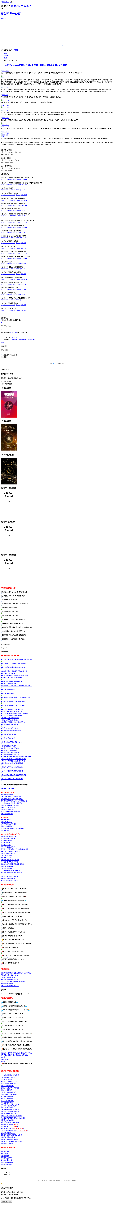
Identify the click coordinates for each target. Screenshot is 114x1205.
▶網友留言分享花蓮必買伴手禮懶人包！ (13, 677)
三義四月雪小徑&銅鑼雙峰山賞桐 (11, 1135)
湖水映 (3, 1057)
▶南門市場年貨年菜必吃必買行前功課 (13, 761)
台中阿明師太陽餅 (6, 840)
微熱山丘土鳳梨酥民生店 (8, 807)
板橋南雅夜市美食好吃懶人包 (10, 975)
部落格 (6, 55)
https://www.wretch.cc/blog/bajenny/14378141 (14, 210)
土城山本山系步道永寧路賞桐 (10, 1088)
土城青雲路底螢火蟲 (7, 1086)
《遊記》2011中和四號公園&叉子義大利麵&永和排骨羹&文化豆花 (35, 65)
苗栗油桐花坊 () (9, 1126)
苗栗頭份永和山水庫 (7, 1120)
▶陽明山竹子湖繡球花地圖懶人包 (11, 711)
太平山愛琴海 (5, 1059)
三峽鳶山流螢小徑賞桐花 (8, 1092)
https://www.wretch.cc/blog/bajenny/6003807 (13, 310)
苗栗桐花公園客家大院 (8, 1133)
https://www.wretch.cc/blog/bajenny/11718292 (14, 222)
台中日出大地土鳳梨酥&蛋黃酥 (10, 812)
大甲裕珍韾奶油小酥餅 (8, 847)
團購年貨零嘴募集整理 (8, 878)
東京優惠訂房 (5, 1151)
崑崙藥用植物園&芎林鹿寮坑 (10, 1109)
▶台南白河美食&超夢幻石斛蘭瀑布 (12, 779)
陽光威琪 (3, 1061)
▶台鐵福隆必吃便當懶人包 (9, 724)
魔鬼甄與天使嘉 (11, 13)
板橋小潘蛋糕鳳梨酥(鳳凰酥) (10, 805)
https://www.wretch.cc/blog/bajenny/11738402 (14, 232)
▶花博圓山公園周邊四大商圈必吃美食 (13, 722)
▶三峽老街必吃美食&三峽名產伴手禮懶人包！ (15, 697)
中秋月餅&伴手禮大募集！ (9, 789)
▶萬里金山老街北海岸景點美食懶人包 (13, 709)
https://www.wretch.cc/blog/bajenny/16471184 (14, 189)
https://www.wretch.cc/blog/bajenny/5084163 (13, 268)
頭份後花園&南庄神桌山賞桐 (10, 1122)
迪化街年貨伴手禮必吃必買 (9, 876)
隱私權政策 (67, 1180)
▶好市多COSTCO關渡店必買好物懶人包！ (14, 663)
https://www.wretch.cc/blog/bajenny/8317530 (13, 274)
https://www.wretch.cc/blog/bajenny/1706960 (13, 299)
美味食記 (14, 337)
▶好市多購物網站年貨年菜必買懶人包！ (13, 667)
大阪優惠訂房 (5, 1154)
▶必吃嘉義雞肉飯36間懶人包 (10, 754)
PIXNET (44, 1180)
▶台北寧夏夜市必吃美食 (8, 734)
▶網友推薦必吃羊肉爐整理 (9, 720)
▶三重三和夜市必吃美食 (8, 738)
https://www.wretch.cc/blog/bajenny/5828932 (13, 289)
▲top (2, 342)
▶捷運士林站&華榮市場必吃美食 (11, 742)
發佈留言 (3, 357)
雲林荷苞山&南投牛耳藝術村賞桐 (11, 1141)
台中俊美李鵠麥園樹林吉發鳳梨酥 (11, 803)
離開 (10, 1201)
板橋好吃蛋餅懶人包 (7, 983)
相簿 (5, 53)
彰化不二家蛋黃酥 (6, 826)
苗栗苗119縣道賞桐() (12, 1128)
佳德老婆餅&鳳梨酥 (7, 794)
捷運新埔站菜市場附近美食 (9, 979)
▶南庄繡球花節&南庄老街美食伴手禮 (13, 705)
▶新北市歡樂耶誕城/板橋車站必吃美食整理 (14, 675)
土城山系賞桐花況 (6, 1090)
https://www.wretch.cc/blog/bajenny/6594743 (13, 237)
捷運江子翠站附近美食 (8, 977)
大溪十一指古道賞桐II (7, 1098)
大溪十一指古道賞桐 (7, 1101)
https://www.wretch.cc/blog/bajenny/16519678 (14, 179)
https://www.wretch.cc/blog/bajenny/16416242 (14, 195)
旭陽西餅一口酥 (6, 858)
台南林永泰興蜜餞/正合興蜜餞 (10, 870)
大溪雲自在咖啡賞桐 (7, 1103)
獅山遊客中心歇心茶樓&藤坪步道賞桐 (13, 1118)
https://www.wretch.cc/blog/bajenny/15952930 (14, 258)
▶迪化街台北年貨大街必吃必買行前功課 (13, 759)
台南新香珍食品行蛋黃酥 (8, 824)
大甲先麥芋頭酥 (6, 845)
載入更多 (3, 346)
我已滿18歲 (4, 1201)
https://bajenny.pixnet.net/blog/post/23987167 (13, 215)
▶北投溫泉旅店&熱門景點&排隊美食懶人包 (14, 713)
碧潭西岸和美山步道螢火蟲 (9, 1081)
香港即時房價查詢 (6, 1158)
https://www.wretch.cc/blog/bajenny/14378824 (14, 205)
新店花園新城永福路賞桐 (8, 1083)
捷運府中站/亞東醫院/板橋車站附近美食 (13, 981)
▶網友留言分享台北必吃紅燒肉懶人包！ (13, 767)
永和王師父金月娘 (6, 822)
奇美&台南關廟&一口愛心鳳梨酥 (11, 797)
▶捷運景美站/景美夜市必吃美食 (11, 730)
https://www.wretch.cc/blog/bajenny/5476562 (13, 263)
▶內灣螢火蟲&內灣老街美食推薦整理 (13, 701)
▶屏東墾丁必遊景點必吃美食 (10, 718)
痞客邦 (12, 332)
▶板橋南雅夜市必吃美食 (8, 746)
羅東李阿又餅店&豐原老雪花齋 (10, 851)
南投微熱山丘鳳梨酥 (7, 809)
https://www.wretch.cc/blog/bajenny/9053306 (13, 284)
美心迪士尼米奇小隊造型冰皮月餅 (11, 872)
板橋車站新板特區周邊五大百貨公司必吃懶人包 (16, 973)
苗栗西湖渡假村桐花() (10, 1124)
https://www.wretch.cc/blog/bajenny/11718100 (14, 253)
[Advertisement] (16, 33)
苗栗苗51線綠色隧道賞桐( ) (14, 1131)
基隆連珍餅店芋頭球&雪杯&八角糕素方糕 (14, 801)
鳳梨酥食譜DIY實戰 (7, 814)
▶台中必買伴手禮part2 (8, 693)
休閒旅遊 (15, 50)
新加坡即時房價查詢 (7, 1162)
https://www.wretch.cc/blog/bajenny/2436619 (13, 294)
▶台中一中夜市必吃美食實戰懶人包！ (13, 771)
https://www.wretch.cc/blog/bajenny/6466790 (13, 243)
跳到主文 (3, 19)
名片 (5, 58)
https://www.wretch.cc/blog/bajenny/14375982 (14, 200)
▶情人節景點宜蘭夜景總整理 (10, 752)
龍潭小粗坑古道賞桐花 (8, 1107)
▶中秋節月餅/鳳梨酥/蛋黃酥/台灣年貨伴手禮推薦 (16, 757)
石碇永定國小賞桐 (6, 1079)
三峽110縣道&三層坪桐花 (9, 1094)
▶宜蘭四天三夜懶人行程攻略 (10, 748)
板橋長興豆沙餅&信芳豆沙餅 (10, 860)
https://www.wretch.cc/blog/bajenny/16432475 (14, 184)
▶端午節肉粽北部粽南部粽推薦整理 (12, 763)
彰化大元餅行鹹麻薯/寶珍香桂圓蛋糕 (12, 864)
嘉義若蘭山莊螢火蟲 (7, 1143)
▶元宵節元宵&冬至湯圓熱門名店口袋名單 (14, 671)
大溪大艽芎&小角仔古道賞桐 (10, 1105)
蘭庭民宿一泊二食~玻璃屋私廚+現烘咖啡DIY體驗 (16, 1053)
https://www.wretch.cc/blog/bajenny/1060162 (13, 305)
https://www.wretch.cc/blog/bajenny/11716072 (14, 279)
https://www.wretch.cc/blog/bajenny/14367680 (14, 227)
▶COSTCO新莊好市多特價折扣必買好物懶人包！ (16, 659)
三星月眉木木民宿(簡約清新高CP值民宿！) (14, 1055)
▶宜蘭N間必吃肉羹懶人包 (9, 750)
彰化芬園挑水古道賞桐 (8, 1137)
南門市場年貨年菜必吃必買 (9, 881)
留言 (16, 332)
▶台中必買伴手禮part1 (8, 689)
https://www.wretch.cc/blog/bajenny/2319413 (13, 248)
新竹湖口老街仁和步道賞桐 (9, 1113)
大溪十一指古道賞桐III (8, 1096)
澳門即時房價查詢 (6, 1160)
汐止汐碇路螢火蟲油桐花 (8, 1077)
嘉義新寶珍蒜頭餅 (6, 868)
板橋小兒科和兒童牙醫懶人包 (10, 986)
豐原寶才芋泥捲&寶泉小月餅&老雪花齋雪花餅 (15, 849)
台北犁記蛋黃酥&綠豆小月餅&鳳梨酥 (12, 828)
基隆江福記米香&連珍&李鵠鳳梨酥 (12, 799)
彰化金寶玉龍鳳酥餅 (7, 866)
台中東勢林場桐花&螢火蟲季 (10, 1075)
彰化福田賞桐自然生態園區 (9, 1139)
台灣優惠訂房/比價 (6, 1164)
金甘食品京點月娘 (6, 820)
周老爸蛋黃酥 (5, 830)
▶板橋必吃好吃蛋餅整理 (8, 673)
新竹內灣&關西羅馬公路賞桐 (10, 1111)
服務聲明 (74, 1180)
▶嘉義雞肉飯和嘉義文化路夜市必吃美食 (13, 775)
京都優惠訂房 (5, 1156)
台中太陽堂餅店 (6, 843)
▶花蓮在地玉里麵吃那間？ (9, 683)
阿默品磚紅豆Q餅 (6, 855)
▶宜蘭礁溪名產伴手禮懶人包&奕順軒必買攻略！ (16, 686)
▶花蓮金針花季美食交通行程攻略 (11, 681)
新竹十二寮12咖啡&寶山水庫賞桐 (11, 1116)
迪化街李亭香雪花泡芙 (8, 853)
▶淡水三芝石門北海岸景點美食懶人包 (13, 716)
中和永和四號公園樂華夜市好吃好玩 (23, 339)
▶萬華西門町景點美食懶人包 (10, 728)
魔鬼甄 (3, 322)
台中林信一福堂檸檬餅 (8, 838)
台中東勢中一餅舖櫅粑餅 (8, 836)
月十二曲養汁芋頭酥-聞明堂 (9, 862)
